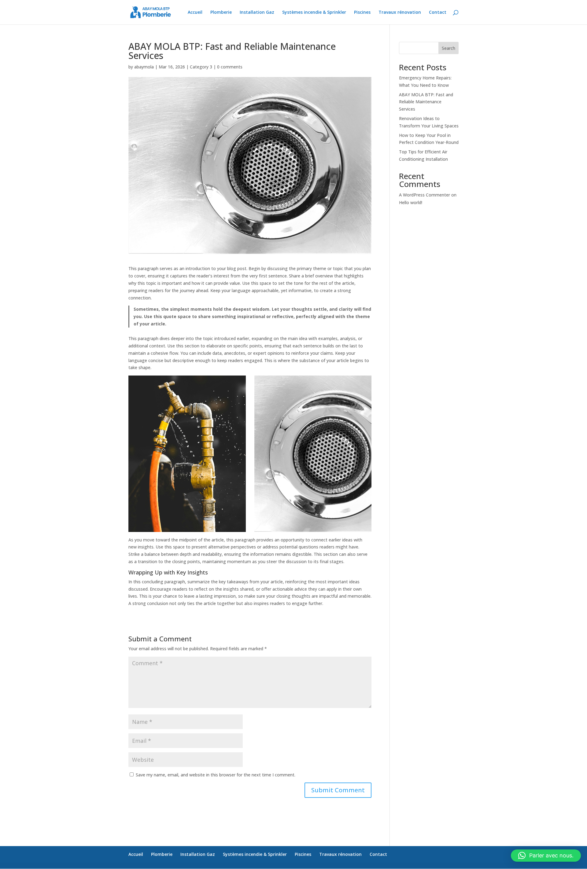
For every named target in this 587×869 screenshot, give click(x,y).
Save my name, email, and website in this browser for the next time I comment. (215, 775)
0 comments (229, 67)
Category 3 (201, 67)
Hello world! (410, 202)
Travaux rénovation (399, 12)
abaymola (144, 67)
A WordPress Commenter (424, 195)
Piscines (362, 12)
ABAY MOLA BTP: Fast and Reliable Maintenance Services (426, 102)
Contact (437, 12)
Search (448, 48)
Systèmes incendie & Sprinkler (314, 12)
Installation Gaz (257, 12)
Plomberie (221, 12)
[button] (546, 855)
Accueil (195, 12)
